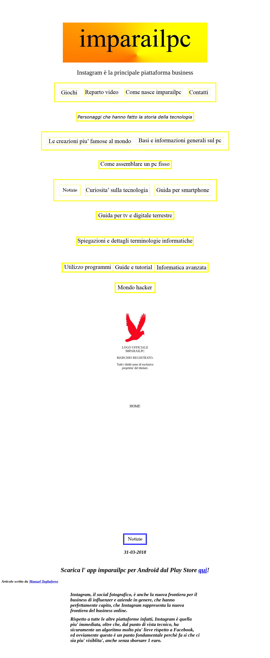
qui (202, 569)
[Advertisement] (73, 10)
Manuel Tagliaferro (43, 581)
